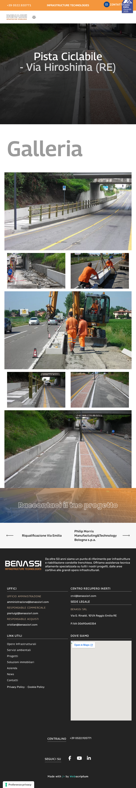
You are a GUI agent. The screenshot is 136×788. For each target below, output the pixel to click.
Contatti (12, 680)
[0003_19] (100, 271)
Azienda (12, 668)
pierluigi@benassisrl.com (22, 613)
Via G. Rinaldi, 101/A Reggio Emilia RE (94, 615)
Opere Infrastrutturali (21, 643)
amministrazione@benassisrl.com (28, 602)
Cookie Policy (36, 687)
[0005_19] (68, 211)
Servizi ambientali (19, 649)
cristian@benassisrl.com (22, 624)
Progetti (12, 656)
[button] (114, 4)
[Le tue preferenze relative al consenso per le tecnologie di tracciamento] (18, 784)
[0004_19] (36, 271)
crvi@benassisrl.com (83, 596)
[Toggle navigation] (34, 17)
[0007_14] (100, 390)
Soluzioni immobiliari (20, 662)
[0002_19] (68, 330)
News (10, 674)
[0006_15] (68, 449)
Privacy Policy (16, 687)
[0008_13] (36, 390)
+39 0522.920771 (19, 5)
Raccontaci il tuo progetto (68, 505)
